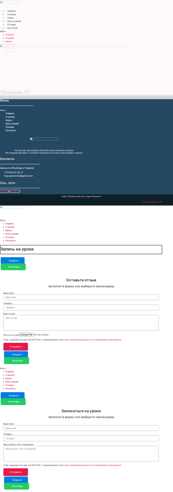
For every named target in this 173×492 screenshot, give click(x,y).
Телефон (7, 303)
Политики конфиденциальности (75, 339)
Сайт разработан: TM (152, 202)
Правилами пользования (108, 339)
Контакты (12, 28)
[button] (68, 31)
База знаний (14, 21)
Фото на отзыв (11, 335)
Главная (11, 11)
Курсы (10, 18)
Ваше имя (8, 293)
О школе (11, 14)
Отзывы (11, 24)
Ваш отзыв (9, 314)
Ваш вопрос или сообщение (18, 444)
